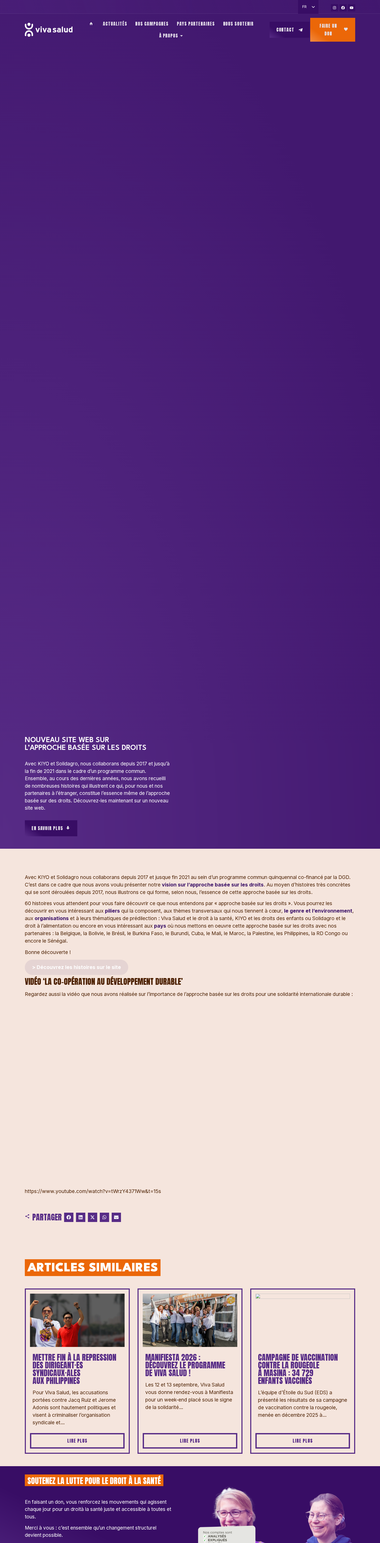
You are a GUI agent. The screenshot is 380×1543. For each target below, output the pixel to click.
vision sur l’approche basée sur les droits (212, 885)
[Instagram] (334, 7)
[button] (68, 1217)
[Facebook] (343, 7)
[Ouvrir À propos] (181, 36)
